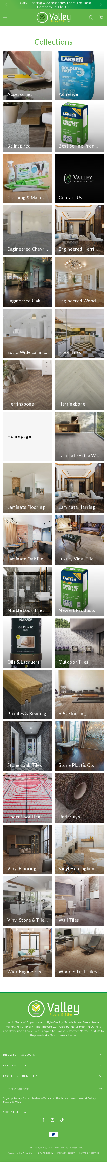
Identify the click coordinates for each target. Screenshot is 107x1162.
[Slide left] (6, 4)
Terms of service (89, 1152)
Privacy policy (66, 1152)
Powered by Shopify (20, 1153)
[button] (90, 17)
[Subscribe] (101, 1088)
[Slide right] (100, 4)
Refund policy (45, 1152)
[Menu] (5, 17)
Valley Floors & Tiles (47, 1147)
